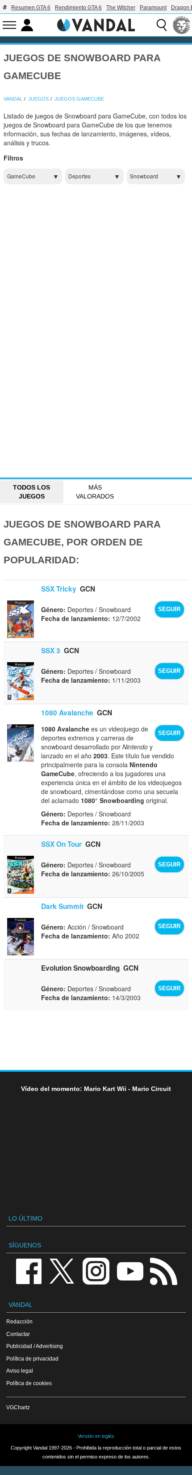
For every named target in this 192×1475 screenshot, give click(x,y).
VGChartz (18, 1407)
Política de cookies (29, 1383)
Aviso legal (19, 1371)
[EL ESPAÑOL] (182, 25)
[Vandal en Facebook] (28, 1270)
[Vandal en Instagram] (96, 1270)
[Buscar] (162, 25)
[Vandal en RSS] (163, 1270)
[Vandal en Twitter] (62, 1270)
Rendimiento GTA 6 (78, 7)
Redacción (19, 1321)
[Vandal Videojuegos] (96, 24)
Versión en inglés (96, 1436)
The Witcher (120, 7)
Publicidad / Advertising (34, 1346)
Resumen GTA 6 (30, 7)
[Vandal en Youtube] (130, 1270)
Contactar (18, 1334)
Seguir (169, 609)
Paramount (153, 7)
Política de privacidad (32, 1358)
